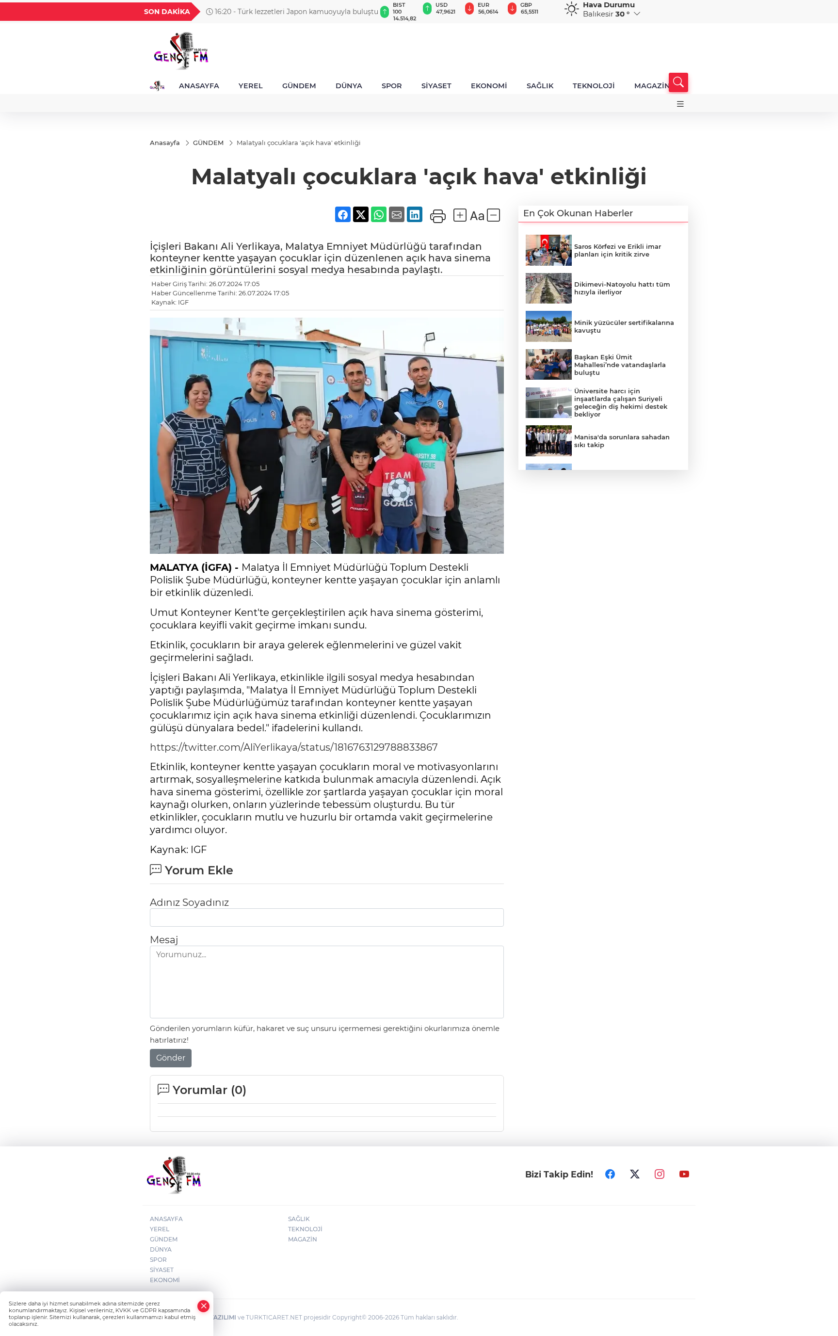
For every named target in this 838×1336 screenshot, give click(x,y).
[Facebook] (610, 1174)
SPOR (392, 85)
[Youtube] (684, 1174)
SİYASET (436, 85)
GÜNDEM (299, 85)
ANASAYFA (199, 85)
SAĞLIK (540, 85)
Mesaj (164, 940)
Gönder (170, 1057)
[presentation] (364, 11)
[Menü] (680, 104)
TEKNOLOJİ (594, 85)
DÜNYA (349, 85)
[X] (635, 1174)
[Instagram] (659, 1174)
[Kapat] (204, 1306)
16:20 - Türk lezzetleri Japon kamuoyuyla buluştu (295, 11)
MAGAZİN (652, 85)
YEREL (251, 85)
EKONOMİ (489, 85)
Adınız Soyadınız (189, 902)
